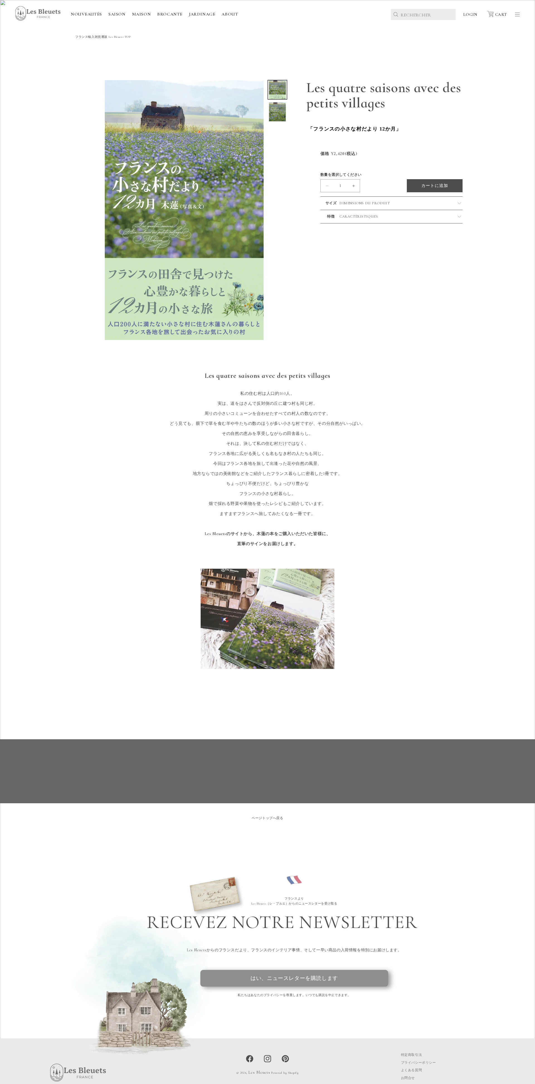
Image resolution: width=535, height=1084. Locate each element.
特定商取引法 (411, 1055)
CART (501, 14)
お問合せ (408, 1078)
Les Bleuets (259, 1072)
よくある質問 (411, 1070)
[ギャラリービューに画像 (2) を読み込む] (277, 111)
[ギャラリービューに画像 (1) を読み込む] (277, 89)
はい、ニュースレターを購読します (294, 978)
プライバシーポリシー (418, 1063)
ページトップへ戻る (267, 818)
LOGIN (470, 14)
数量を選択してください (340, 175)
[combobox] (423, 14)
